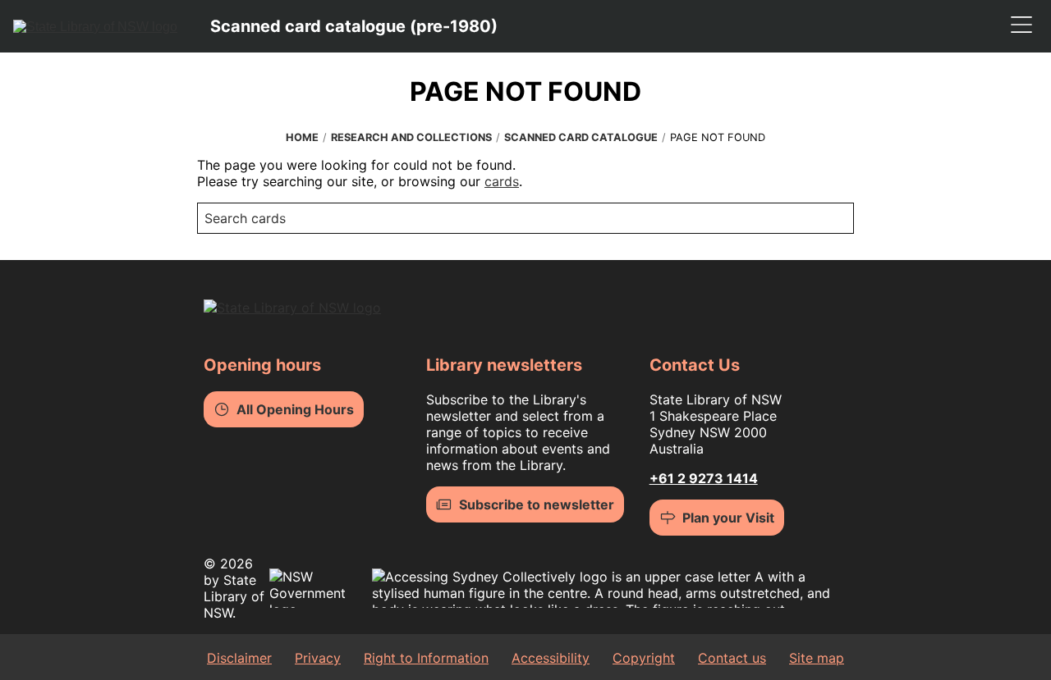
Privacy (318, 658)
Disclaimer (239, 658)
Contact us (732, 658)
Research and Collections (411, 137)
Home (302, 137)
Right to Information (426, 658)
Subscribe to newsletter (536, 504)
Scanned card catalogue (581, 137)
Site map (816, 658)
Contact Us (694, 365)
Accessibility (551, 658)
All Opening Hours (295, 409)
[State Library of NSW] (95, 26)
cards (501, 181)
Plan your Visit (728, 517)
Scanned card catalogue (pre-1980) (354, 26)
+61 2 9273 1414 (703, 478)
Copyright (644, 658)
